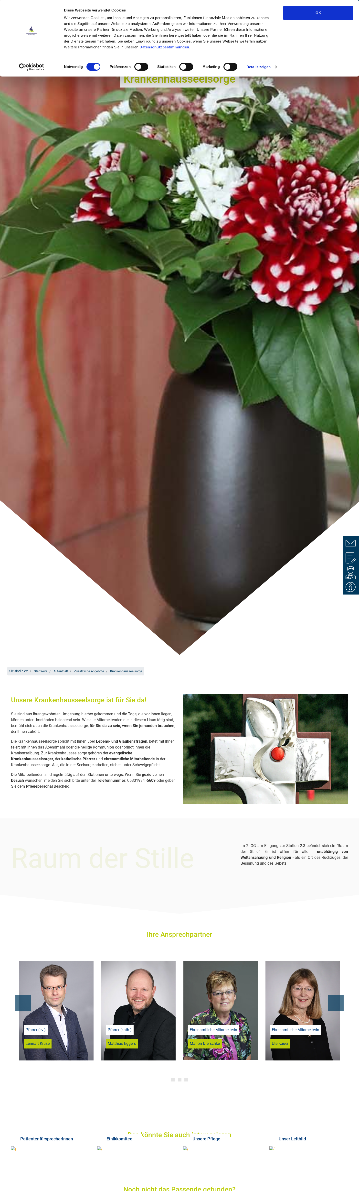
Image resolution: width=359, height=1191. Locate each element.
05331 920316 (128, 970)
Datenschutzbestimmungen (164, 47)
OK (318, 13)
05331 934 (212, 970)
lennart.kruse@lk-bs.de (58, 979)
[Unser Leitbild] (308, 1149)
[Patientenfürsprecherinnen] (50, 1149)
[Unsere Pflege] (222, 1149)
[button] (23, 1002)
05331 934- (294, 970)
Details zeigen (258, 67)
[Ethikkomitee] (136, 1149)
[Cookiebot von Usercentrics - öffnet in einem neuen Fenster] (31, 67)
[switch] (141, 67)
